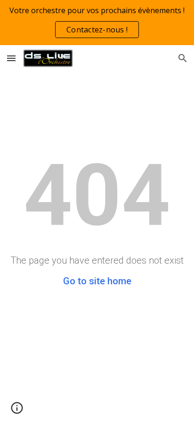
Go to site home (97, 281)
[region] (97, 22)
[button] (11, 58)
